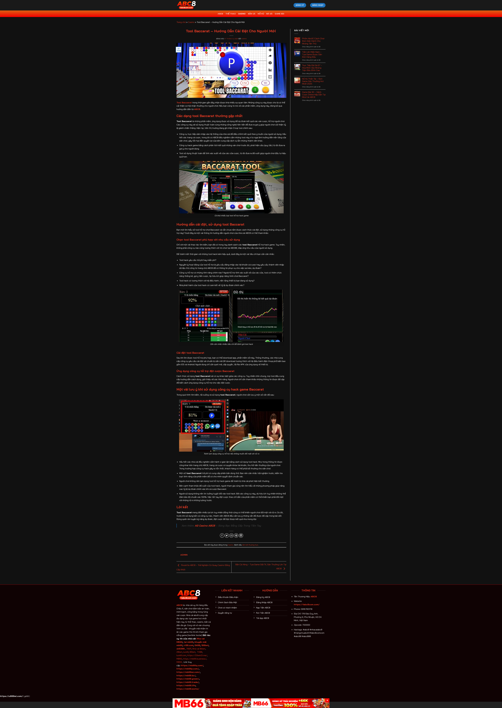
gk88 (26, 696)
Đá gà (269, 14)
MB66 (179, 658)
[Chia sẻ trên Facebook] (222, 535)
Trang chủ (181, 22)
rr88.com (188, 645)
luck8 (186, 652)
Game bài (279, 14)
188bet (205, 645)
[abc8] (189, 5)
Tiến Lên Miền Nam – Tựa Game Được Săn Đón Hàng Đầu (312, 54)
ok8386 (180, 648)
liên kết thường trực (250, 545)
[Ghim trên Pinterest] (236, 535)
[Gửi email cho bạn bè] (231, 535)
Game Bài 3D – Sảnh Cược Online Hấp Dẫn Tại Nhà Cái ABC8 (314, 94)
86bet (192, 652)
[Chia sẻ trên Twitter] (227, 535)
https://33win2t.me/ (197, 655)
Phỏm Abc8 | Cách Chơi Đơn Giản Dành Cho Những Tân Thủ (313, 41)
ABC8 (220, 14)
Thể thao (231, 14)
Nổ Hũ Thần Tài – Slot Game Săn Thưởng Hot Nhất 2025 (313, 81)
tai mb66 (188, 642)
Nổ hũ (261, 14)
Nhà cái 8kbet (198, 648)
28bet (179, 652)
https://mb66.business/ (194, 658)
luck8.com (181, 655)
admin (244, 39)
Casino (242, 14)
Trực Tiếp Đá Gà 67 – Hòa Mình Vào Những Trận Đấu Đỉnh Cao (312, 68)
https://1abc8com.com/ (307, 604)
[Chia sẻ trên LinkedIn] (241, 535)
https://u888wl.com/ (11, 696)
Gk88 (197, 645)
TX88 (199, 652)
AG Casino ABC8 (205, 525)
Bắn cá (251, 14)
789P (188, 648)
